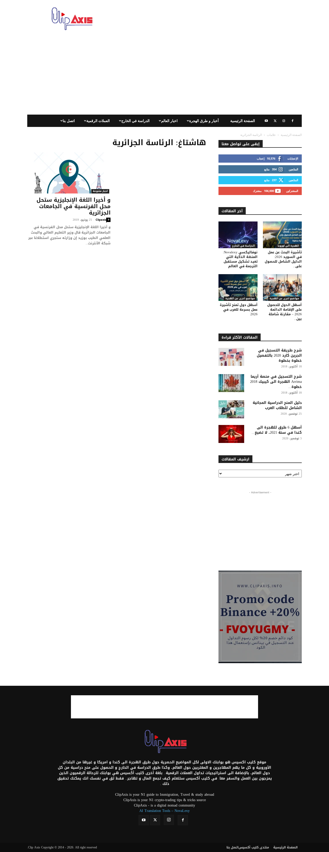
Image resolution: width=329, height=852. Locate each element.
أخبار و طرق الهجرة (204, 120)
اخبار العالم (169, 120)
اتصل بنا (69, 120)
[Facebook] (292, 121)
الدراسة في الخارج (135, 120)
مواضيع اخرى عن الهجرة (240, 299)
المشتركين (292, 191)
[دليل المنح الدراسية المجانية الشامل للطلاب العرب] (231, 409)
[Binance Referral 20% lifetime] (260, 617)
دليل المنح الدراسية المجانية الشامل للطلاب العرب (277, 405)
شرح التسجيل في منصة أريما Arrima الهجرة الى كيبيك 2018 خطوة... (276, 381)
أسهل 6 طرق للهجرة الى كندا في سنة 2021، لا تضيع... (277, 430)
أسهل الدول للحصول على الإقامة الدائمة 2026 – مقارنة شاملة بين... (284, 312)
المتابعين (293, 169)
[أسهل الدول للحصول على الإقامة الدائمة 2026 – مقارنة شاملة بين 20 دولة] (282, 287)
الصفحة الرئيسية (242, 120)
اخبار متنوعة (100, 191)
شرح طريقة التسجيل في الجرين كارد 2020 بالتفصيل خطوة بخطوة (279, 355)
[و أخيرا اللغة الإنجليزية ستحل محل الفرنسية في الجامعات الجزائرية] (69, 172)
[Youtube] (266, 121)
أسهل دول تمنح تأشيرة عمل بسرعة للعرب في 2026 (239, 309)
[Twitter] (275, 121)
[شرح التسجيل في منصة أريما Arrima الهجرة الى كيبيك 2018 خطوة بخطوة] (231, 383)
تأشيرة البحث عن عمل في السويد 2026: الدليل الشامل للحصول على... (283, 259)
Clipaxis (101, 219)
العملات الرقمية (98, 120)
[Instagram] (284, 121)
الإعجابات (292, 158)
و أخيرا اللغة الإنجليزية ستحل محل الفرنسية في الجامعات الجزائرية (73, 206)
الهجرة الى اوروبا (288, 246)
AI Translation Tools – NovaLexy (164, 810)
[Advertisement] (208, 18)
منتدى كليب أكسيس (254, 847)
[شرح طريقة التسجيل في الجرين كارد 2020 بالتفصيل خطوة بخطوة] (231, 357)
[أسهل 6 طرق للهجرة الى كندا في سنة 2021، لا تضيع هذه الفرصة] (231, 434)
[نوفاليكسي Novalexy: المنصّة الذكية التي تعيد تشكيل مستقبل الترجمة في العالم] (238, 234)
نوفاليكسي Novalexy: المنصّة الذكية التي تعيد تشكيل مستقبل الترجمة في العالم (240, 259)
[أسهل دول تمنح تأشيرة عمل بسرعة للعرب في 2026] (238, 287)
